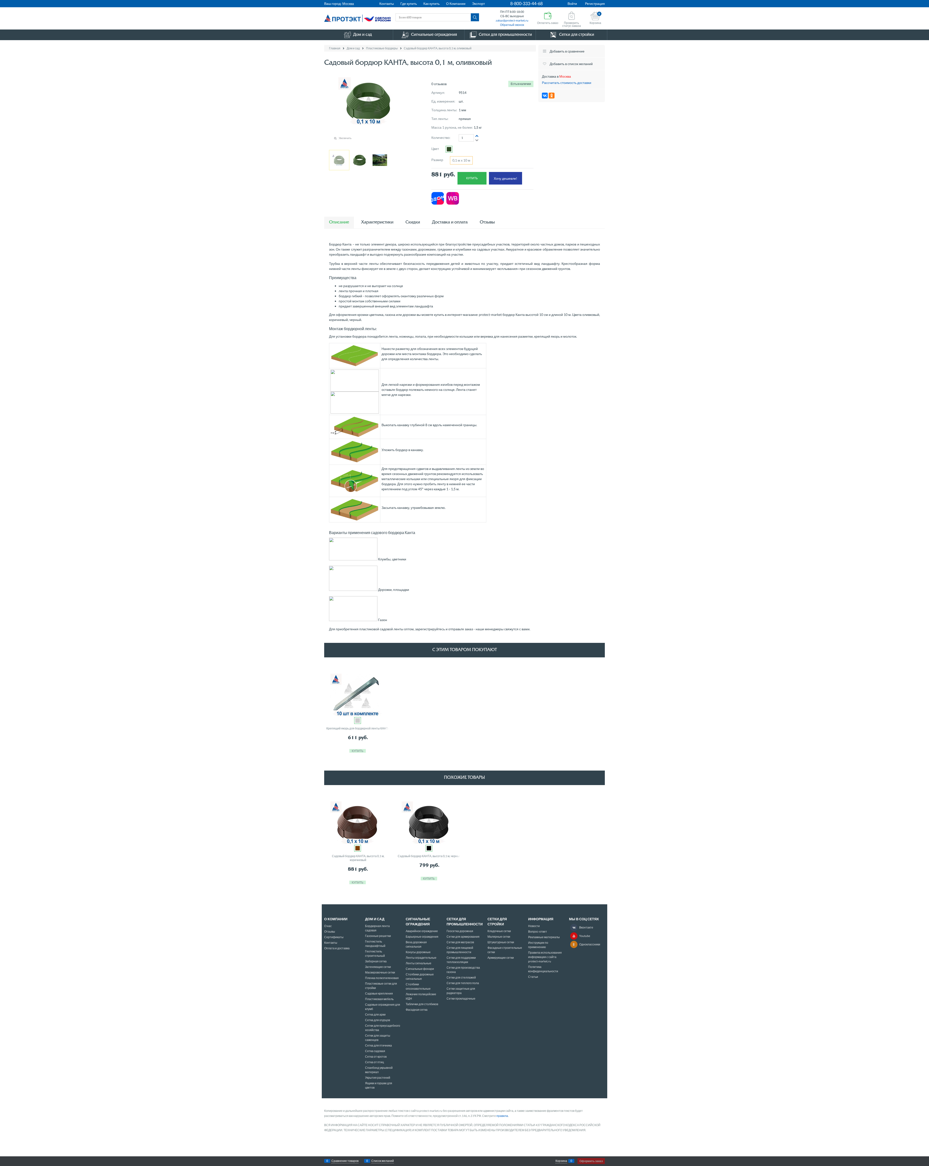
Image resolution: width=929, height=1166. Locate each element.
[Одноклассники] (551, 95)
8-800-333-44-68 (526, 3)
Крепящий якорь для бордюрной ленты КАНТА (358, 728)
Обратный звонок (512, 25)
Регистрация (595, 3)
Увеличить (345, 138)
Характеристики (377, 222)
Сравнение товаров (345, 1161)
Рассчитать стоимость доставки (566, 83)
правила (502, 1116)
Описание (339, 222)
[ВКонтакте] (545, 95)
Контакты (386, 3)
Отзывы (487, 222)
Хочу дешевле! (505, 178)
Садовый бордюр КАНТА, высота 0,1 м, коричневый (358, 858)
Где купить (408, 3)
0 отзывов (439, 84)
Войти (572, 3)
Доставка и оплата (450, 222)
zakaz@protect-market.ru (512, 20)
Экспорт (478, 3)
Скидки (412, 222)
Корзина (561, 1161)
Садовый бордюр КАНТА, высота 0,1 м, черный (429, 856)
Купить (472, 178)
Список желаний (382, 1161)
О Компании (455, 3)
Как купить (431, 3)
